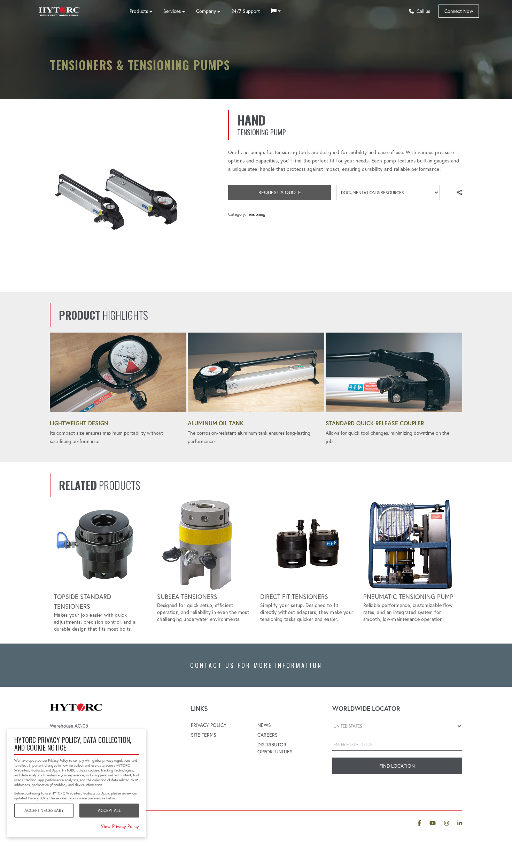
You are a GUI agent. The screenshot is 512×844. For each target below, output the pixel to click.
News (264, 725)
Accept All (109, 810)
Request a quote (279, 192)
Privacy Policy (208, 725)
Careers (267, 735)
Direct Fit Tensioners (294, 597)
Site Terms (203, 735)
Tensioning (256, 214)
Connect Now (458, 11)
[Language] (276, 11)
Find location (397, 766)
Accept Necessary (44, 810)
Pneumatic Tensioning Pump (408, 597)
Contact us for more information (256, 665)
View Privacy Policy (120, 826)
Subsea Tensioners (187, 597)
